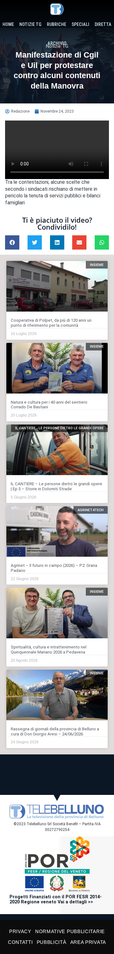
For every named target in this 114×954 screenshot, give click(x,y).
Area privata (88, 942)
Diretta (103, 24)
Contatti (20, 942)
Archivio (57, 43)
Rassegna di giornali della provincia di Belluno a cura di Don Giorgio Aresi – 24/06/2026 (55, 731)
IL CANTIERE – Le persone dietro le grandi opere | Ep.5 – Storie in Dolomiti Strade (56, 486)
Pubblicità (51, 942)
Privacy (20, 931)
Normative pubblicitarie (70, 931)
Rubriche (56, 24)
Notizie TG (30, 24)
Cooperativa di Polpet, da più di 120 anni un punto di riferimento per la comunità (51, 323)
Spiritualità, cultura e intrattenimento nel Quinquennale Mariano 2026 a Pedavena (48, 649)
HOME (8, 24)
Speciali (80, 24)
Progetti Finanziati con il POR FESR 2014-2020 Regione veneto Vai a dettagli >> (56, 899)
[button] (12, 242)
